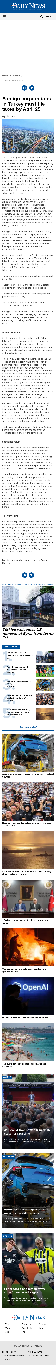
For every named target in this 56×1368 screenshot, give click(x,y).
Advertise (7, 1360)
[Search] (41, 16)
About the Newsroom (13, 1356)
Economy (18, 75)
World (7, 1328)
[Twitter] (31, 88)
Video (7, 1332)
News (5, 75)
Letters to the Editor (38, 1356)
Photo (25, 1332)
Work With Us (35, 1352)
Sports (42, 1328)
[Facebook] (24, 88)
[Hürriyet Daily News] (28, 6)
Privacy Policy (9, 1352)
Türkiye (8, 1324)
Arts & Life (27, 1328)
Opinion (43, 1324)
